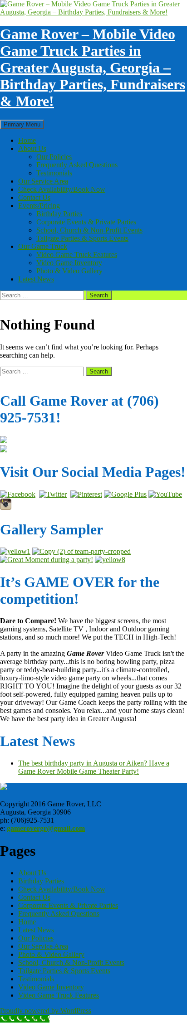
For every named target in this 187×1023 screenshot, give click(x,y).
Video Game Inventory (69, 263)
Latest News (36, 279)
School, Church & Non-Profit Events (89, 230)
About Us (32, 148)
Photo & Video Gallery (69, 271)
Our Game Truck (42, 246)
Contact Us (34, 197)
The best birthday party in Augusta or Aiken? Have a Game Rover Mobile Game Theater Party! (93, 767)
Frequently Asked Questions (77, 165)
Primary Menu (22, 124)
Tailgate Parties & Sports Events (82, 238)
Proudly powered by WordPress (45, 1010)
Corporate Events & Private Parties (86, 222)
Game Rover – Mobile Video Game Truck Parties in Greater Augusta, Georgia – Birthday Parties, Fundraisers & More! (92, 67)
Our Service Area (43, 181)
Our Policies (54, 156)
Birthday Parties (59, 214)
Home (27, 140)
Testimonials (54, 173)
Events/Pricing (39, 205)
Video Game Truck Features (76, 254)
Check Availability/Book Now (61, 189)
